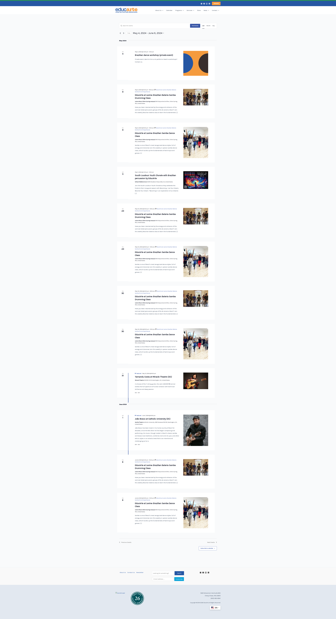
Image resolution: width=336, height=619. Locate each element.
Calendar (169, 10)
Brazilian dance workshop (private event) (154, 55)
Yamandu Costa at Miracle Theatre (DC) (153, 377)
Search (179, 573)
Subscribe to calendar (207, 548)
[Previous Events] (120, 33)
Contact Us (131, 572)
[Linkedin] (209, 3)
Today (128, 33)
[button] (216, 3)
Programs (178, 10)
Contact (214, 10)
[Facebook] (204, 3)
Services (189, 10)
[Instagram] (201, 3)
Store (199, 10)
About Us (158, 10)
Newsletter (139, 572)
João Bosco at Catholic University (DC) (152, 419)
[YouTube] (207, 3)
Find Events (195, 25)
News (205, 10)
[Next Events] (124, 33)
